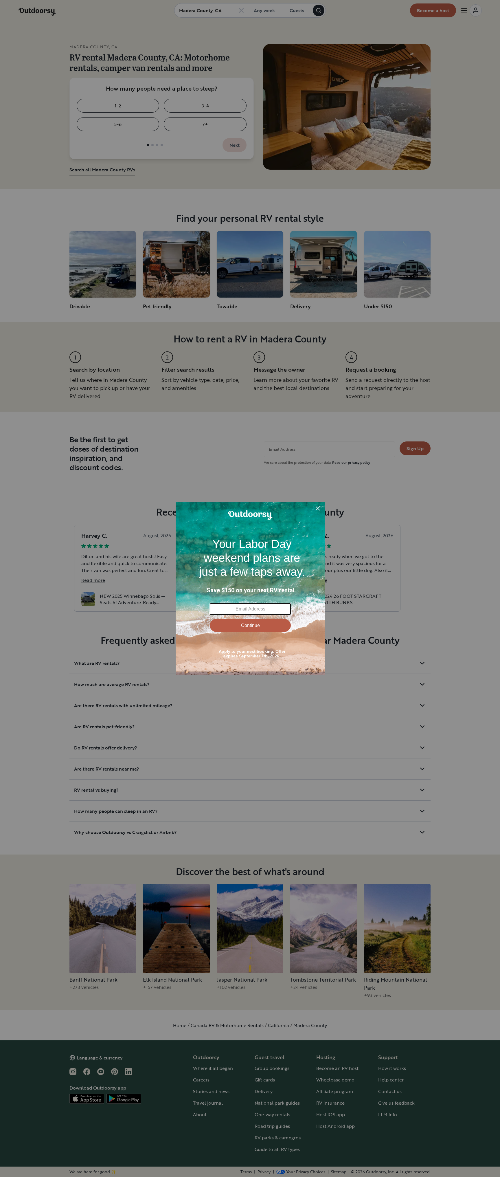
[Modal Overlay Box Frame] (250, 588)
